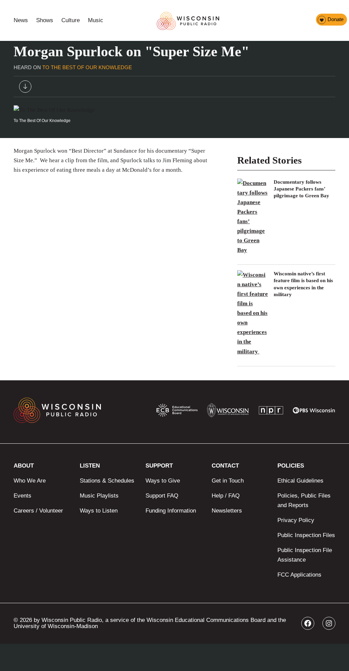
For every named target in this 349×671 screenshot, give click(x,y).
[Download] (25, 88)
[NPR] (271, 412)
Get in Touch (228, 480)
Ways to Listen (99, 510)
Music (95, 20)
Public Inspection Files (306, 535)
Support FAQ (162, 495)
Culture (70, 20)
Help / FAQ (226, 495)
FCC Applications (299, 574)
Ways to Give (163, 480)
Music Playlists (99, 495)
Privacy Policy (295, 520)
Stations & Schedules (107, 480)
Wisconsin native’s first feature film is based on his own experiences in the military (303, 284)
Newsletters (227, 510)
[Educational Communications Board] (177, 411)
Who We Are (30, 480)
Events (22, 495)
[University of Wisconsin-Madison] (228, 412)
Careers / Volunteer (38, 510)
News (21, 20)
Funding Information (171, 510)
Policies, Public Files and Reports (304, 500)
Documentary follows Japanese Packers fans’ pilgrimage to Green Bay (301, 189)
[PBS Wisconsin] (314, 411)
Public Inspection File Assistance (304, 555)
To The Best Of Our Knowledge (87, 67)
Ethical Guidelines (300, 480)
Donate (336, 19)
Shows (44, 20)
